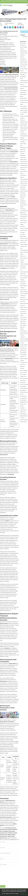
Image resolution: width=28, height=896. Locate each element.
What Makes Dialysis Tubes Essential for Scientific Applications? (23, 196)
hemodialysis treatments (6, 817)
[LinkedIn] (10, 27)
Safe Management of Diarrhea (7, 44)
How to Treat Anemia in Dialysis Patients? (23, 68)
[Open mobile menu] (27, 5)
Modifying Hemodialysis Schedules (8, 54)
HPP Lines (2, 0)
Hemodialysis (21, 24)
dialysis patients (14, 151)
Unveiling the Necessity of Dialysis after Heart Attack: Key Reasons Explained (24, 299)
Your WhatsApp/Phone (5, 853)
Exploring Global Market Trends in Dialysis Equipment (24, 125)
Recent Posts (3, 64)
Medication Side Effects (5, 39)
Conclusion (2, 61)
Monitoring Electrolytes (5, 48)
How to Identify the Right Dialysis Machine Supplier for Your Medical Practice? (23, 110)
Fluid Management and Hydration (7, 46)
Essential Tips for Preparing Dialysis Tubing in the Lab (23, 165)
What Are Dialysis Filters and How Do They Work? (23, 372)
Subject (2, 858)
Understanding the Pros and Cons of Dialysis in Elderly (24, 181)
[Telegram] (18, 27)
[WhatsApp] (13, 27)
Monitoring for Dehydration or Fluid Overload (8, 58)
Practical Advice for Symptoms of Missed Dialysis (23, 398)
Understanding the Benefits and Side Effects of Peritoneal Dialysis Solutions (24, 84)
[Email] (23, 27)
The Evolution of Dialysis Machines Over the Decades (24, 291)
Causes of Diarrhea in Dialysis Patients (9, 36)
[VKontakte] (20, 27)
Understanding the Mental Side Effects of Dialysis (24, 273)
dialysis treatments (4, 299)
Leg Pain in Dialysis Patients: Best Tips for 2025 (24, 340)
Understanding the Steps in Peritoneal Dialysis (24, 252)
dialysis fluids (12, 663)
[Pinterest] (15, 27)
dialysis (3, 268)
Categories (2, 63)
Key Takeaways (3, 34)
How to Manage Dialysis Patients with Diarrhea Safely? (9, 32)
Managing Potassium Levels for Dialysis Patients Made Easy (23, 141)
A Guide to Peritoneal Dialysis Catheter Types (24, 419)
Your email (2, 847)
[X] (7, 27)
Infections (2, 41)
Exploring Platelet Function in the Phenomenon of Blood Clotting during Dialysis (23, 348)
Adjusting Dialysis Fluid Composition (8, 56)
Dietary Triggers (3, 38)
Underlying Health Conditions (7, 43)
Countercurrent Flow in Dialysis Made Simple (23, 319)
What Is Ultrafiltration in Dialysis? (23, 175)
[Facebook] (5, 27)
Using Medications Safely (6, 51)
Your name (2, 842)
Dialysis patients (14, 161)
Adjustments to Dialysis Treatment (8, 53)
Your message (3, 864)
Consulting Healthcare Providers (7, 49)
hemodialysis (10, 474)
